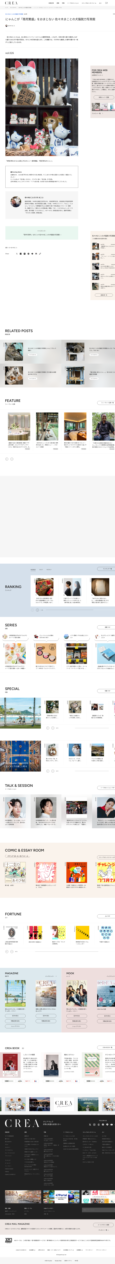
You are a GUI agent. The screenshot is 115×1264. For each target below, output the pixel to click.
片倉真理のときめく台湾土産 (31, 1141)
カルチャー (7, 1147)
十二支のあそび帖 (87, 1147)
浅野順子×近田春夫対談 (69, 1143)
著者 (25, 1214)
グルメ (6, 1144)
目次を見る (15, 1016)
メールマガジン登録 (103, 1225)
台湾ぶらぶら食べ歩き (29, 1139)
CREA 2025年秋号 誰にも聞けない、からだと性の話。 (51, 1156)
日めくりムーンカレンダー (108, 1150)
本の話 (76, 1260)
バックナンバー (49, 976)
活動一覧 (46, 1214)
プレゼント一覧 (96, 113)
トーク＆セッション (73, 3)
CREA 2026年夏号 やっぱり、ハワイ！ (49, 1139)
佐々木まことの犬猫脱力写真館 (16, 14)
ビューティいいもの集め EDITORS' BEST (30, 1165)
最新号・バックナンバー (11, 1211)
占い (100, 3)
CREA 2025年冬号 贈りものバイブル (48, 1170)
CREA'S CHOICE (9, 1169)
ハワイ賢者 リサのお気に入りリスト (31, 1145)
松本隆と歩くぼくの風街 (69, 1146)
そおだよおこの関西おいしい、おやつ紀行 (32, 1155)
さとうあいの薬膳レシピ (30, 1159)
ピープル (26, 1211)
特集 (63, 3)
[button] (7, 459)
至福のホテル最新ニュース (30, 1152)
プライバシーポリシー (101, 1250)
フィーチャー (8, 1166)
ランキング (7, 1160)
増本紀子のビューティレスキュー (31, 1174)
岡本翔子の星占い (106, 1139)
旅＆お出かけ (8, 1141)
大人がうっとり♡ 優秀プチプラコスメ (31, 1170)
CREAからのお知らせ (10, 1174)
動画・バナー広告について (54, 1250)
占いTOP (104, 1136)
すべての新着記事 (9, 1136)
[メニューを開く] (106, 3)
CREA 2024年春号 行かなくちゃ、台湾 (49, 1184)
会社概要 (31, 1250)
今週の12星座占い (106, 1144)
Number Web (58, 1260)
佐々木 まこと (11, 26)
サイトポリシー (89, 1250)
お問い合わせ (41, 1250)
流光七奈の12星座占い (107, 1141)
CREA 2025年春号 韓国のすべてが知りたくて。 (51, 1165)
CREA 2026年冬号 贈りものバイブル (48, 1150)
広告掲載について (67, 1250)
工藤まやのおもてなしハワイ (31, 1149)
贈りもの (7, 1139)
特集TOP (46, 1136)
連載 (58, 3)
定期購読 (79, 1250)
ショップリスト (15, 1026)
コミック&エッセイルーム (89, 3)
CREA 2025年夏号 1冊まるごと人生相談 (49, 1161)
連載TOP (26, 1136)
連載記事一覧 (104, 295)
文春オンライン (68, 1260)
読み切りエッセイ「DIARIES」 (90, 1141)
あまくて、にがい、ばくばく (90, 1153)
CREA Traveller (48, 1260)
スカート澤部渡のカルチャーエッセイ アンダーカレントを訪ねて (90, 1157)
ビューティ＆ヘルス (10, 1153)
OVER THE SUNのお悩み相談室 (70, 1149)
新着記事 (51, 3)
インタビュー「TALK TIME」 (89, 1150)
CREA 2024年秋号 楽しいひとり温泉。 (49, 1175)
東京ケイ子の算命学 (107, 1147)
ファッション (8, 1155)
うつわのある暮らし (29, 1162)
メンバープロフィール (49, 1211)
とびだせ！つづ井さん (88, 1144)
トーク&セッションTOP (69, 1136)
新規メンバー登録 (104, 97)
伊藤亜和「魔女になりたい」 (90, 1139)
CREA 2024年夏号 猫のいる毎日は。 (48, 1179)
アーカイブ (7, 1163)
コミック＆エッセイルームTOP (90, 1136)
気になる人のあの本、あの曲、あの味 (70, 1139)
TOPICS (7, 1171)
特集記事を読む (15, 1021)
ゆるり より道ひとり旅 (88, 1162)
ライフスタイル (9, 1150)
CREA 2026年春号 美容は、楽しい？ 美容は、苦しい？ (51, 1145)
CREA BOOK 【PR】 (10, 1214)
